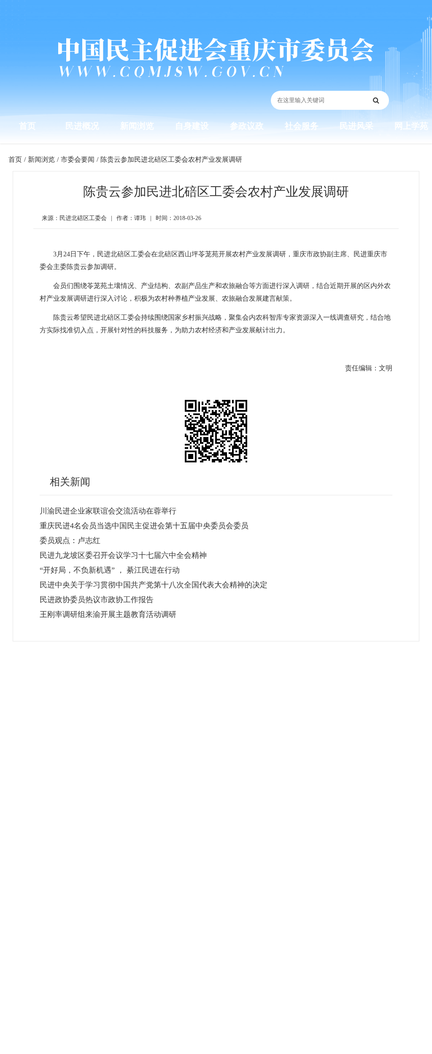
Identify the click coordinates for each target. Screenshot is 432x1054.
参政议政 (247, 125)
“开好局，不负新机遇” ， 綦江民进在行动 (110, 570)
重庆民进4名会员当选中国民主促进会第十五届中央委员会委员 (144, 526)
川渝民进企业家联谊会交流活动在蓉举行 (108, 511)
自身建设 (192, 125)
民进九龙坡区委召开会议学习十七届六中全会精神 (123, 555)
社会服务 (302, 125)
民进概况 (82, 125)
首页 (27, 125)
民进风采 (356, 125)
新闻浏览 (137, 125)
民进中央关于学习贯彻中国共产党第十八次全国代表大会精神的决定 (153, 585)
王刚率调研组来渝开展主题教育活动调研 (108, 614)
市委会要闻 (77, 159)
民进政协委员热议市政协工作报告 (97, 599)
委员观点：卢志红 (70, 540)
